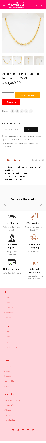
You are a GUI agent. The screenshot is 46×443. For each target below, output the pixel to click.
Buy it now (11, 102)
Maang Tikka (9, 381)
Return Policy (9, 415)
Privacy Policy (9, 405)
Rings (6, 352)
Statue (6, 386)
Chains (7, 337)
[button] (4, 4)
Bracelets (8, 376)
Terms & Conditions (12, 400)
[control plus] (12, 95)
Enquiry (7, 303)
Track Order (9, 313)
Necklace (7, 332)
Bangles (7, 342)
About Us (7, 298)
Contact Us (8, 308)
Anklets (7, 371)
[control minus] (4, 95)
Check (30, 129)
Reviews (7, 318)
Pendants (7, 366)
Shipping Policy (10, 410)
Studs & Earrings (10, 347)
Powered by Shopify (35, 442)
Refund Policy (9, 420)
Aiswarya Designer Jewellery (19, 442)
